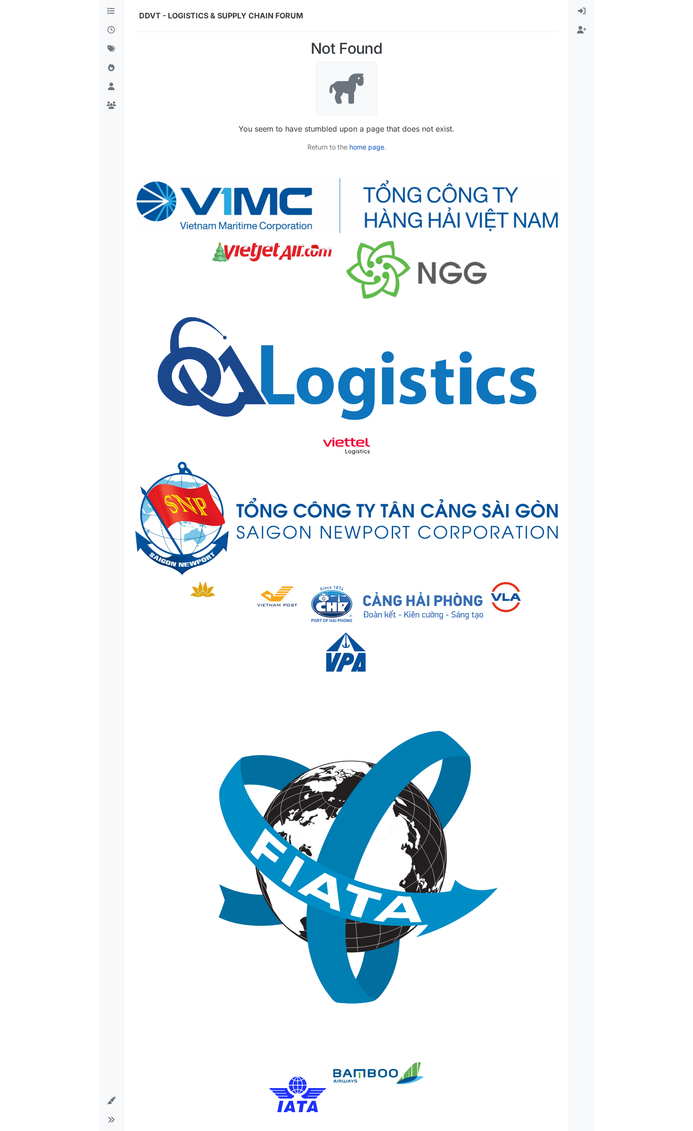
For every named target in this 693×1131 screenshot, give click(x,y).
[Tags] (111, 49)
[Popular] (111, 67)
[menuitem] (581, 11)
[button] (111, 1100)
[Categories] (111, 11)
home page (366, 147)
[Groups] (111, 105)
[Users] (111, 86)
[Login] (581, 11)
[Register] (581, 30)
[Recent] (111, 30)
